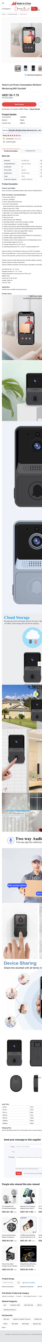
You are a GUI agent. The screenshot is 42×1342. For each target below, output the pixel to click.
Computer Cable (15, 1305)
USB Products (23, 14)
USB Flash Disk (28, 1305)
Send (18, 1173)
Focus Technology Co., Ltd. (25, 1334)
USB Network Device (10, 1310)
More (3, 1327)
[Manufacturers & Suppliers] (21, 3)
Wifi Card (6, 1319)
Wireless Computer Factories (21, 1319)
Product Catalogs (29, 1282)
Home (3, 14)
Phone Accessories (7, 1286)
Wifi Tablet (15, 1324)
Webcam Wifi (37, 1324)
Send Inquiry (19, 104)
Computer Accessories (26, 1286)
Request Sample (35, 109)
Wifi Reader (25, 1324)
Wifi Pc (6, 1324)
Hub (5, 1305)
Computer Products (12, 14)
